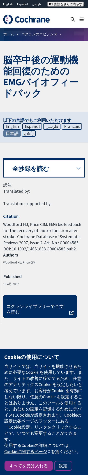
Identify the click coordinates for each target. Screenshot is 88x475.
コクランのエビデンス (39, 34)
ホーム (8, 34)
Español (22, 4)
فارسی (37, 4)
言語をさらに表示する (68, 4)
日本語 (12, 133)
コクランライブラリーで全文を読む (35, 309)
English (8, 4)
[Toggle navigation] (81, 19)
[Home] (26, 19)
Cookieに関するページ (25, 451)
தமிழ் (28, 133)
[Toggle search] (73, 19)
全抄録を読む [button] (30, 168)
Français (72, 126)
